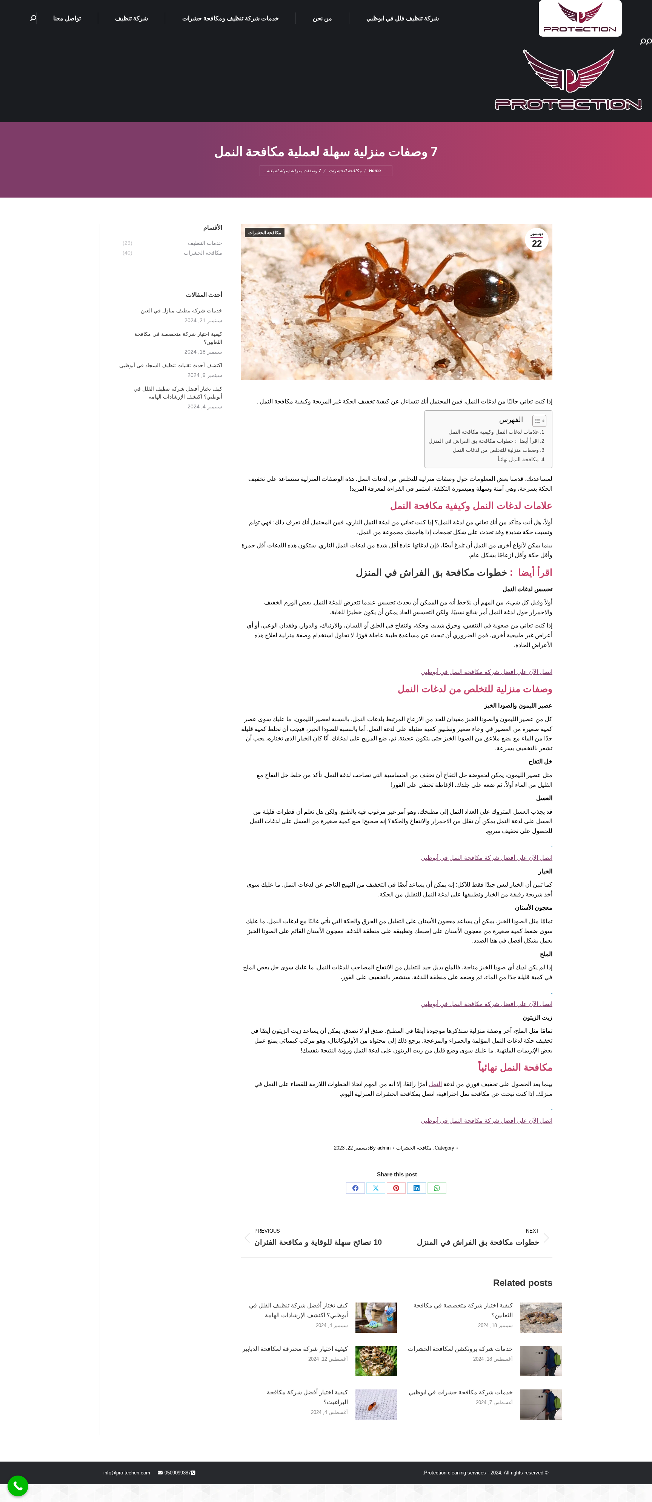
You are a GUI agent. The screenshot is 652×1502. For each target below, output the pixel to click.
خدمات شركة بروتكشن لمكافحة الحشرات (460, 1349)
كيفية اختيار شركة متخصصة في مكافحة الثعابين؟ (463, 1310)
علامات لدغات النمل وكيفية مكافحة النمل (494, 432)
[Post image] (541, 1318)
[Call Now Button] (18, 1486)
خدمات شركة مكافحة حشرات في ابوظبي (461, 1392)
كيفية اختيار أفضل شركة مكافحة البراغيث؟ (307, 1397)
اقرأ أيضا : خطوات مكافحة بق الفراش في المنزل (484, 441)
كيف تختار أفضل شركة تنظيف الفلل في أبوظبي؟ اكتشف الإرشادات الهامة (298, 1310)
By (380, 1148)
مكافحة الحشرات (264, 232)
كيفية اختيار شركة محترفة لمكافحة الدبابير (295, 1349)
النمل (435, 1084)
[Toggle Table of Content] (535, 420)
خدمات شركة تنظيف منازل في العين (181, 311)
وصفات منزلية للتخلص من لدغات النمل (496, 450)
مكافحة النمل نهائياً (518, 459)
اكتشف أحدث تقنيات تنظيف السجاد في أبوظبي (170, 365)
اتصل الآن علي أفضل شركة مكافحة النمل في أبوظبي (486, 672)
